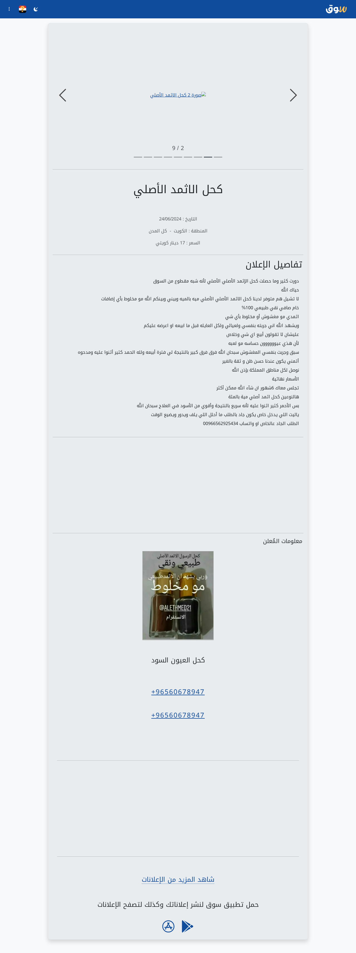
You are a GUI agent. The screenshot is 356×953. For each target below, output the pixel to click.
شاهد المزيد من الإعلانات (178, 879)
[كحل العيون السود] (178, 596)
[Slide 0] (218, 157)
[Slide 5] (168, 157)
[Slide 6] (158, 157)
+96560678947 (178, 692)
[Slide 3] (188, 157)
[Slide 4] (178, 157)
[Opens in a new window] (178, 95)
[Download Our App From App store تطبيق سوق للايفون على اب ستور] (168, 926)
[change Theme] (35, 10)
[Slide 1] (208, 157)
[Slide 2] (198, 157)
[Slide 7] (148, 157)
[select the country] (22, 9)
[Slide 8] (138, 157)
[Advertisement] (178, 485)
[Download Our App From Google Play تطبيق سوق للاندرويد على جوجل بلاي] (187, 926)
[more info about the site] (9, 9)
